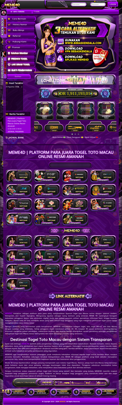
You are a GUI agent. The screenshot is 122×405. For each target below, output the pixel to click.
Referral (15, 35)
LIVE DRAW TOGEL (21, 64)
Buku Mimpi (18, 30)
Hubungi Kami (18, 41)
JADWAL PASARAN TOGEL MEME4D (16, 132)
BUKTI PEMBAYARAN (21, 70)
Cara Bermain (18, 18)
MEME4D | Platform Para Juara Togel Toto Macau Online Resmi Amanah (17, 122)
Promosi (16, 47)
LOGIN (113, 4)
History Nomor (19, 24)
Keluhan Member (19, 52)
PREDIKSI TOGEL (19, 58)
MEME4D (62, 401)
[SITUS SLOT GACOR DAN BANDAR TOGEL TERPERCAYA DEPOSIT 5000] (75, 78)
